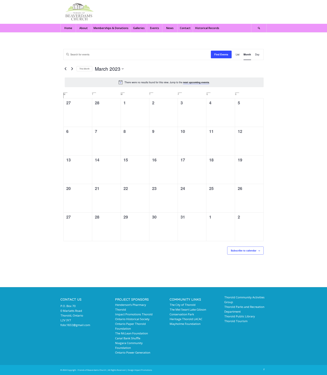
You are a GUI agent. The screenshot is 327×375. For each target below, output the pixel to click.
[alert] (164, 82)
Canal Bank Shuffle (127, 338)
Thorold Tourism (235, 321)
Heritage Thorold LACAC (186, 319)
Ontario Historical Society (132, 319)
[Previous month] (65, 69)
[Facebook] (264, 369)
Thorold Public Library (239, 316)
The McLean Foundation (131, 333)
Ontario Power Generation (132, 352)
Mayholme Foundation (185, 324)
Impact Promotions (143, 370)
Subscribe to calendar (243, 250)
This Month (84, 68)
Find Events (221, 54)
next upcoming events (196, 82)
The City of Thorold (183, 305)
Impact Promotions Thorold (134, 314)
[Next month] (72, 69)
